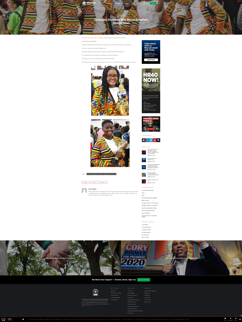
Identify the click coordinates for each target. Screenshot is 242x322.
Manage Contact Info (132, 302)
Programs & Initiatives (115, 297)
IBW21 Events (147, 293)
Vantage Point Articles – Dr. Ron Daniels (150, 203)
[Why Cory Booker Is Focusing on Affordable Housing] (181, 257)
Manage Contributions (132, 295)
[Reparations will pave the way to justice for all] (60, 257)
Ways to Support (144, 279)
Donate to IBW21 (131, 293)
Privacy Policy (130, 313)
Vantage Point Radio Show (133, 306)
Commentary (147, 297)
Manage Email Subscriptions (133, 299)
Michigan (107, 174)
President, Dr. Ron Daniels (116, 293)
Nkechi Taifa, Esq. (145, 237)
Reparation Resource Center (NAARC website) (149, 216)
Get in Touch (130, 290)
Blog (92, 37)
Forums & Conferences (148, 106)
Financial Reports (114, 299)
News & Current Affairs (121, 15)
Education (98, 174)
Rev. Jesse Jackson (145, 234)
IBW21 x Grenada (145, 200)
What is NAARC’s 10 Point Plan (150, 105)
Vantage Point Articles (132, 308)
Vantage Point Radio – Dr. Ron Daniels (149, 205)
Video (143, 195)
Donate (145, 102)
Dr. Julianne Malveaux (146, 227)
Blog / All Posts (148, 302)
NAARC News (146, 108)
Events (143, 192)
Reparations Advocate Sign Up (150, 109)
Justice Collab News (146, 213)
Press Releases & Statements (148, 190)
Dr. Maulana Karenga (146, 229)
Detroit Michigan (91, 174)
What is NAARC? (147, 103)
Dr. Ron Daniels (145, 224)
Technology (113, 174)
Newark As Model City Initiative (148, 210)
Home (89, 37)
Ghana (102, 174)
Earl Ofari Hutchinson (146, 232)
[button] (23, 319)
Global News (147, 295)
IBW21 (116, 26)
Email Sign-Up (131, 297)
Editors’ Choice (148, 299)
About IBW (113, 290)
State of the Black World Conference (149, 208)
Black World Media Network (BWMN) (149, 197)
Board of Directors (114, 295)
